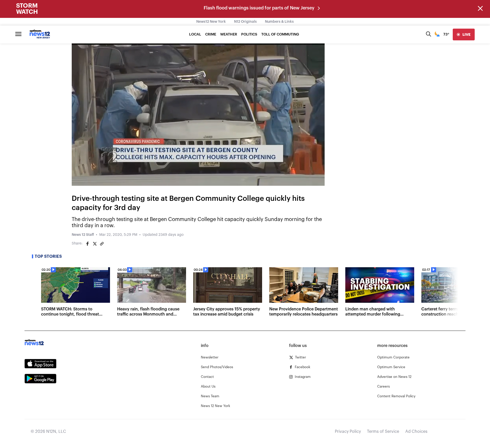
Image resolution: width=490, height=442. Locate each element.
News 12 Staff (83, 235)
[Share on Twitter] (95, 244)
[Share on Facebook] (87, 244)
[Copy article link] (102, 244)
